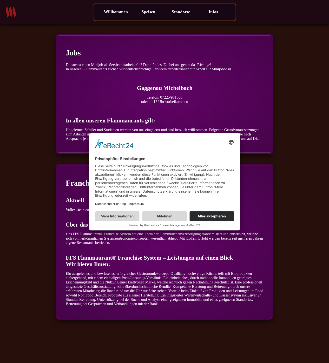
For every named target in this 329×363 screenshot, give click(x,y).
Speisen (148, 11)
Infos (213, 11)
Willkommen (116, 11)
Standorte (181, 11)
